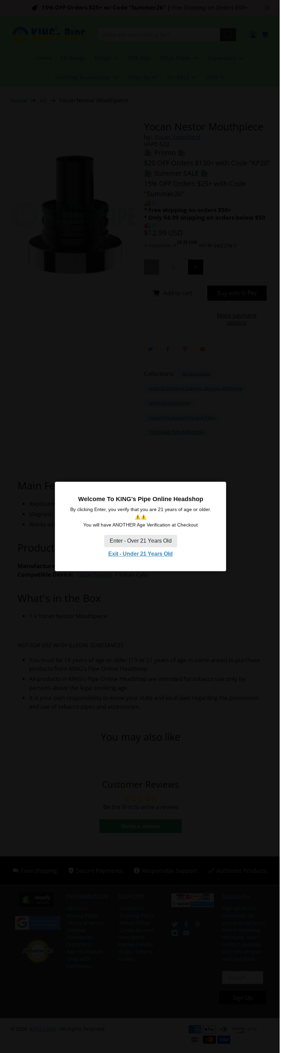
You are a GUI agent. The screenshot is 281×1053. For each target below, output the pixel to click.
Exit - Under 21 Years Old (140, 554)
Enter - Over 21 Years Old (141, 541)
